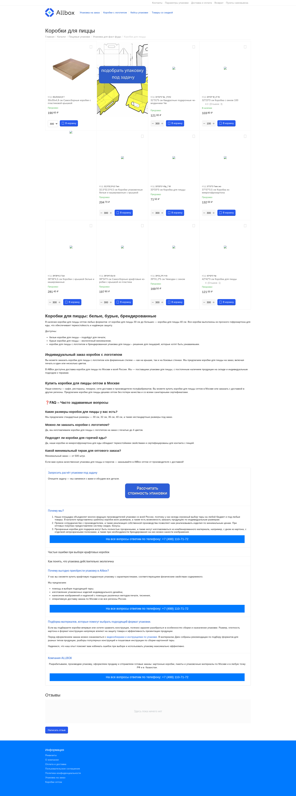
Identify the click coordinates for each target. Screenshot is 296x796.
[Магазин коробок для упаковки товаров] (60, 12)
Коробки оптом (53, 782)
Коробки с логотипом (115, 12)
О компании (52, 759)
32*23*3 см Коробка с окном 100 (220, 100)
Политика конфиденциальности (63, 773)
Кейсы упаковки (139, 12)
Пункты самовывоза (237, 2)
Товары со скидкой (162, 12)
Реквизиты (51, 755)
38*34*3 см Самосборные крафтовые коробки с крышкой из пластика (122, 280)
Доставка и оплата (201, 2)
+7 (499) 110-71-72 (175, 539)
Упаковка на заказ (90, 12)
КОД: (50, 97)
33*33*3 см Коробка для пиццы (168, 189)
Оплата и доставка (55, 764)
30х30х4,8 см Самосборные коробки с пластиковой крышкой (69, 101)
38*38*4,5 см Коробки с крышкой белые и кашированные (71, 280)
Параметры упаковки (177, 2)
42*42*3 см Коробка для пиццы (219, 279)
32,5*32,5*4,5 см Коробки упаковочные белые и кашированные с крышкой (121, 191)
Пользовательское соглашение (62, 768)
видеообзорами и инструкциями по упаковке (132, 636)
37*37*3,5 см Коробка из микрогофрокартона (215, 191)
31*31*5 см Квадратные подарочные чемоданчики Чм (173, 101)
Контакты (157, 2)
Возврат (218, 2)
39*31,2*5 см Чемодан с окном (168, 279)
